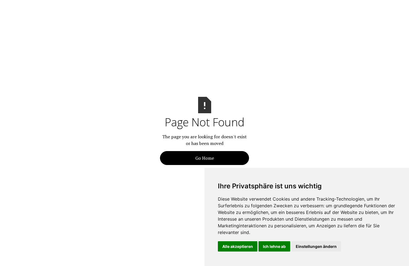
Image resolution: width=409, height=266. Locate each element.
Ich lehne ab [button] (274, 246)
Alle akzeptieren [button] (237, 246)
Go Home (204, 158)
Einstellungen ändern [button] (316, 246)
